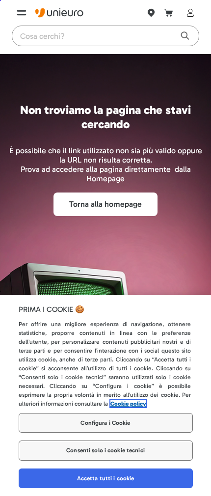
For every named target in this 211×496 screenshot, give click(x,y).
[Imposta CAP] (151, 13)
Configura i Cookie (105, 422)
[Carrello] (169, 13)
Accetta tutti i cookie (105, 478)
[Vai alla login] (188, 13)
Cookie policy (128, 403)
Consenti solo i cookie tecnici (105, 450)
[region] (105, 395)
